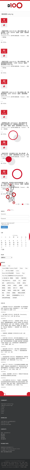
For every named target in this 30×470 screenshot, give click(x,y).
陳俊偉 (8, 295)
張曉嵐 (3, 285)
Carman (4, 265)
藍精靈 (23, 290)
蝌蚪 (3, 292)
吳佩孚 (24, 280)
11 (5, 242)
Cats (9, 265)
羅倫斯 (21, 287)
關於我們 (3, 434)
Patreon (2, 410)
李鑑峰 (20, 285)
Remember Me (5, 224)
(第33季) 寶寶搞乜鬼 (15, 127)
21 (17, 244)
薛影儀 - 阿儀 (16, 290)
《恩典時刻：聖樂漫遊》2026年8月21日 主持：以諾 (13, 333)
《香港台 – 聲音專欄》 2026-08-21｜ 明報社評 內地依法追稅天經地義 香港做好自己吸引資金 (14, 374)
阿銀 (3, 295)
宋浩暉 (18, 283)
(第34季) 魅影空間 (15, 66)
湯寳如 (9, 287)
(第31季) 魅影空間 (15, 187)
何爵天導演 (23, 278)
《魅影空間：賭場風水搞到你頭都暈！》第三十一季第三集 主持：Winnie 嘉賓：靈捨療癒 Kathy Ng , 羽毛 (15, 184)
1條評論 (4, 98)
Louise (17, 270)
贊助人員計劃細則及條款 (6, 451)
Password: (3, 218)
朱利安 (9, 285)
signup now (3, 223)
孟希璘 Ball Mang (10, 283)
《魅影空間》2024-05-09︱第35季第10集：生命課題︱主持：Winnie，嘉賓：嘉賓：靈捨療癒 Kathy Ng (15, 32)
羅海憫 (3, 290)
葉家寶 (9, 290)
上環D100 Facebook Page (7, 405)
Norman (18, 273)
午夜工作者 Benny (6, 280)
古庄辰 (14, 280)
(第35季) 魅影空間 (15, 35)
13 (13, 242)
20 (13, 244)
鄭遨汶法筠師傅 (21, 292)
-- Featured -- (22, 35)
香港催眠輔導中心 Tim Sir (18, 295)
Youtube (3, 407)
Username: (3, 214)
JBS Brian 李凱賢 (9, 270)
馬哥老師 (15, 297)
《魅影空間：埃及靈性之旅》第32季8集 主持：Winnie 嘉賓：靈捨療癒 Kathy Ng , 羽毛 (15, 154)
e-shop (2, 408)
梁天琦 (26, 285)
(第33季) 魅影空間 (15, 96)
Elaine (21, 268)
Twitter (2, 413)
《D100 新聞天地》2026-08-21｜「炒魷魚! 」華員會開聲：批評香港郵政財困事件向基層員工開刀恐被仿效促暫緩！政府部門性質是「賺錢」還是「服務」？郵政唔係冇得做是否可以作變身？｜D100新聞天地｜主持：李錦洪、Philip (14, 382)
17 (1, 244)
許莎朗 (8, 292)
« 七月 (2, 249)
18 (5, 244)
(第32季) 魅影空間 (15, 156)
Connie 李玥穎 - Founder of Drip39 (9, 268)
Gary (26, 268)
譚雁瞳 (13, 292)
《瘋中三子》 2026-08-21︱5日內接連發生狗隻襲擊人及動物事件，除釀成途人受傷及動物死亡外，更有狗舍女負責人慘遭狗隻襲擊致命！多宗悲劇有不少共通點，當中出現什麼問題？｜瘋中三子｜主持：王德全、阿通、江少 (14, 367)
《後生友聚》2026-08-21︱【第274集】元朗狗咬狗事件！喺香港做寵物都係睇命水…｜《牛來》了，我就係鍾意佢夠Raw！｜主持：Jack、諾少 (14, 350)
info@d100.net (7, 432)
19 (9, 244)
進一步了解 (3, 42)
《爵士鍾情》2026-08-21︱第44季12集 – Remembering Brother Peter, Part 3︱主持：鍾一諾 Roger (13, 315)
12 (9, 242)
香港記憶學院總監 (6, 297)
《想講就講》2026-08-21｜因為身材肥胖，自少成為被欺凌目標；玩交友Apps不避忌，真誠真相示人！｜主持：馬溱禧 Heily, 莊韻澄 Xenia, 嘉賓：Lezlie (14, 308)
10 (1, 242)
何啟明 (17, 278)
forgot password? (10, 223)
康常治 (24, 283)
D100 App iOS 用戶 (5, 423)
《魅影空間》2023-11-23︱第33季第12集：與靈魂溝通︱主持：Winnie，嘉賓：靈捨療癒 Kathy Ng (15, 94)
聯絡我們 (3, 435)
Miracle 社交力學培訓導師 (8, 273)
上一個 (17, 204)
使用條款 (3, 437)
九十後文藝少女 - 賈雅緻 (7, 278)
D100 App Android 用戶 (6, 424)
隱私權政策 (3, 439)
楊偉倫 (3, 287)
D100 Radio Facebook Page (7, 404)
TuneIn (2, 411)
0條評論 (4, 37)
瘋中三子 (15, 287)
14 (17, 242)
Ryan (23, 273)
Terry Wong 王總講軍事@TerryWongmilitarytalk (12, 275)
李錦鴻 (14, 285)
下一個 (27, 204)
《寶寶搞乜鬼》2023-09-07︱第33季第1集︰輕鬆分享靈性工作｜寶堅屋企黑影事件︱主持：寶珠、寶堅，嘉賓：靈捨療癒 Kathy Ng (14, 124)
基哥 (3, 283)
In (2, 270)
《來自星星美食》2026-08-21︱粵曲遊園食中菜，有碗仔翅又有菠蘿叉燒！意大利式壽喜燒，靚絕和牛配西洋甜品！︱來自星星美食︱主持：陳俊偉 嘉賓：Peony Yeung (14, 358)
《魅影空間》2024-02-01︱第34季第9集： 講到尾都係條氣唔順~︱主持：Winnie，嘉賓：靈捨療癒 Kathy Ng (15, 63)
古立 (19, 280)
